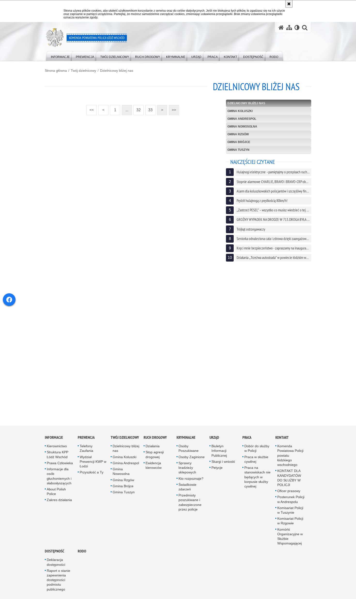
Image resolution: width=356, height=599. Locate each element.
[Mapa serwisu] (289, 27)
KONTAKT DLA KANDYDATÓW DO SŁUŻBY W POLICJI (289, 480)
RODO (82, 553)
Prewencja (86, 439)
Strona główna (56, 70)
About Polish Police (56, 493)
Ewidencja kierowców (154, 467)
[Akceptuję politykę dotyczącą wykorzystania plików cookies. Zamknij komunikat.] (289, 4)
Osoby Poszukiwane (188, 450)
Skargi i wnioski (223, 463)
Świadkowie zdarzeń (187, 489)
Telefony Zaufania (86, 450)
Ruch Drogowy (155, 439)
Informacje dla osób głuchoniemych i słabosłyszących (59, 478)
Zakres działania (59, 502)
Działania (153, 448)
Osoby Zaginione (191, 459)
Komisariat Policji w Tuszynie (290, 512)
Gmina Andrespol (241, 118)
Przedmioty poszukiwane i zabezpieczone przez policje (189, 504)
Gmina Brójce (238, 142)
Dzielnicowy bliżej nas (116, 70)
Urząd (214, 439)
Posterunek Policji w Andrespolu (290, 501)
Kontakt (282, 439)
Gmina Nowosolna (242, 126)
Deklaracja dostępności (56, 564)
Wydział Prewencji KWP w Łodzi (93, 463)
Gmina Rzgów (238, 134)
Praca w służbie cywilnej (256, 461)
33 (149, 108)
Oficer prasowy (288, 493)
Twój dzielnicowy (83, 70)
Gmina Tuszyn (238, 150)
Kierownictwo (57, 448)
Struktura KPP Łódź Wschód (57, 456)
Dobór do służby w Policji (256, 450)
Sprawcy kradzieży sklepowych (187, 469)
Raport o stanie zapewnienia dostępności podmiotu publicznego (58, 582)
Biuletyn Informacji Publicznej (219, 452)
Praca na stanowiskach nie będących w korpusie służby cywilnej (257, 479)
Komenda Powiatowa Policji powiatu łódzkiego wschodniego (290, 457)
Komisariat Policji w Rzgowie (290, 523)
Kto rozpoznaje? (190, 480)
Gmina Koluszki (240, 111)
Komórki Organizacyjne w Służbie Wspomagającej (290, 538)
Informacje (54, 439)
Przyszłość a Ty (91, 474)
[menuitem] (60, 56)
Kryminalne (186, 439)
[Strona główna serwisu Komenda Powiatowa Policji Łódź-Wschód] (281, 27)
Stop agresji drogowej (155, 456)
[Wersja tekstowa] (297, 27)
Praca (246, 439)
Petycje (217, 469)
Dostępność (54, 553)
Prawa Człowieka (60, 465)
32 (137, 108)
